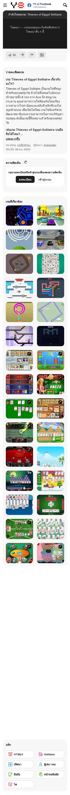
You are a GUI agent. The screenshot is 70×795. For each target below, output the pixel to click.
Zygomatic (50, 145)
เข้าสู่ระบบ (44, 179)
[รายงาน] (32, 54)
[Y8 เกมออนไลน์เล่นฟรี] (17, 5)
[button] (13, 139)
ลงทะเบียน (25, 179)
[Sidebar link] (5, 5)
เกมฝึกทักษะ (24, 145)
